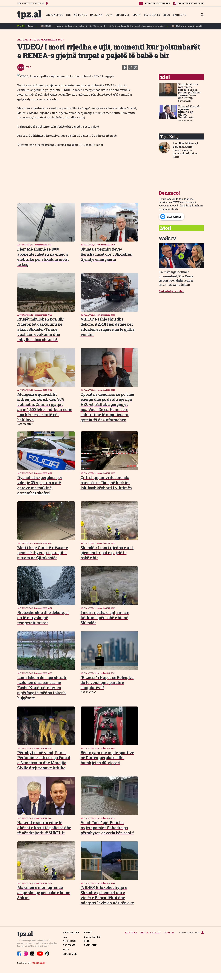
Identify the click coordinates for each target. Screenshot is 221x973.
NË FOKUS (80, 14)
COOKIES (169, 932)
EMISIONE (179, 14)
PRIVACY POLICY (150, 932)
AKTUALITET (54, 14)
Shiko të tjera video (171, 291)
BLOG (166, 14)
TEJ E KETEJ (152, 14)
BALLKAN (96, 14)
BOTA (109, 14)
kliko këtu (183, 205)
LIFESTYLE (122, 14)
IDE (68, 14)
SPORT (137, 14)
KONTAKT (131, 932)
